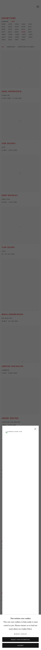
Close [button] (34, 429)
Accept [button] (20, 645)
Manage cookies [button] (20, 634)
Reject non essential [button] (20, 639)
